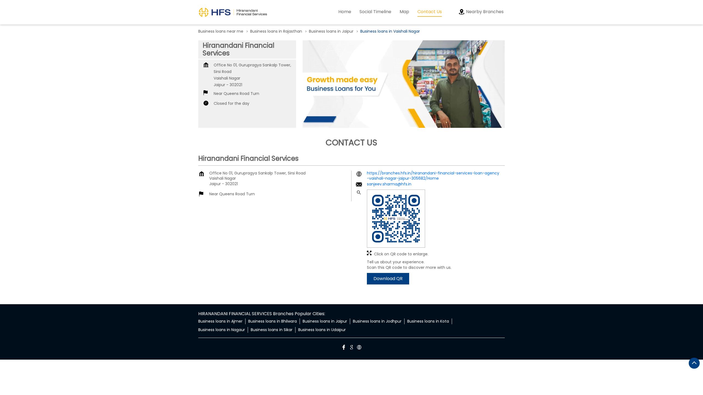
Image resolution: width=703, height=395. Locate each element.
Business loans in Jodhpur (377, 321)
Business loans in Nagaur (221, 329)
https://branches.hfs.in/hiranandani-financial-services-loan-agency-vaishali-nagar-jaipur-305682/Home (433, 175)
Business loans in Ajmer (220, 321)
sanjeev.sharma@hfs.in (389, 184)
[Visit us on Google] (351, 348)
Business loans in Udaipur (322, 329)
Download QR (388, 279)
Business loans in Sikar (271, 329)
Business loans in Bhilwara (272, 321)
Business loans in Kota (428, 321)
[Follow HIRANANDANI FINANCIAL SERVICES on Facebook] (344, 348)
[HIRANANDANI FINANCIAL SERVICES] (232, 12)
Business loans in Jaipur (325, 321)
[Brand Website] (359, 348)
